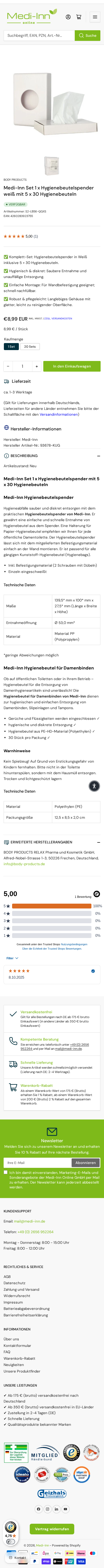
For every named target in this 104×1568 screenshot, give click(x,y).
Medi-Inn (42, 1545)
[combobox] (52, 35)
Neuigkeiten (14, 1364)
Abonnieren (85, 1162)
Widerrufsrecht (17, 1295)
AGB (7, 1276)
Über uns (11, 1339)
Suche (91, 35)
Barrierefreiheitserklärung (26, 1315)
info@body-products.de (24, 864)
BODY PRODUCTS (15, 180)
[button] (94, 786)
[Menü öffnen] (95, 17)
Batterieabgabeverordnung (27, 1308)
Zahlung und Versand (21, 1289)
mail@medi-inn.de (68, 1049)
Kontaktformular (17, 1345)
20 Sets (30, 347)
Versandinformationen (59, 414)
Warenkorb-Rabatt (19, 1358)
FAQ (7, 1352)
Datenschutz (14, 1283)
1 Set (11, 347)
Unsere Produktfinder (22, 1371)
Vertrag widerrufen (52, 1529)
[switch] (10, 1541)
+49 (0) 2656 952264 (35, 1232)
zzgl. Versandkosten (58, 318)
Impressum (13, 1302)
